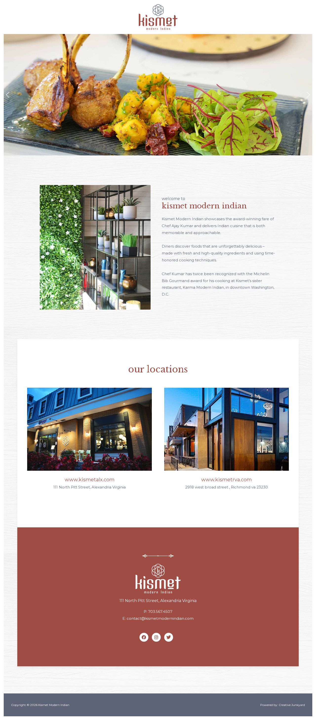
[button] (8, 95)
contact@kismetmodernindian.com (160, 618)
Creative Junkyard (292, 705)
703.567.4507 (160, 611)
